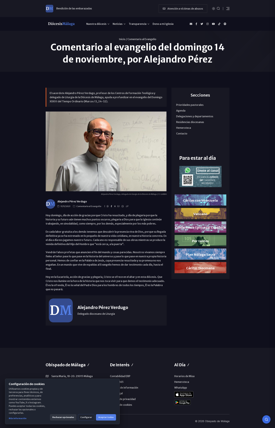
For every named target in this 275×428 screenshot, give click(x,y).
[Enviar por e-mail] (118, 206)
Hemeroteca (183, 127)
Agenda (180, 110)
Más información (17, 418)
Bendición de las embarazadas (74, 8)
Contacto (181, 133)
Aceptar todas (106, 417)
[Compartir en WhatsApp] (108, 206)
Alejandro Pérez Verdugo (72, 201)
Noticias (118, 23)
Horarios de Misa (184, 376)
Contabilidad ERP (120, 376)
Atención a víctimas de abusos (185, 8)
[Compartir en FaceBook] (112, 206)
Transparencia (137, 23)
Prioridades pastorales (190, 104)
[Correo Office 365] (191, 23)
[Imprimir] (123, 206)
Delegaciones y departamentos (194, 116)
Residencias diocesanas (190, 122)
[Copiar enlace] (127, 206)
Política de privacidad (123, 399)
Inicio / (123, 39)
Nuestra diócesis (96, 23)
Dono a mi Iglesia (163, 23)
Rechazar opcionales (63, 417)
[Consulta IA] (266, 419)
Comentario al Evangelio (141, 39)
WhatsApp (180, 387)
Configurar (86, 417)
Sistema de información (124, 387)
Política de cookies (121, 404)
